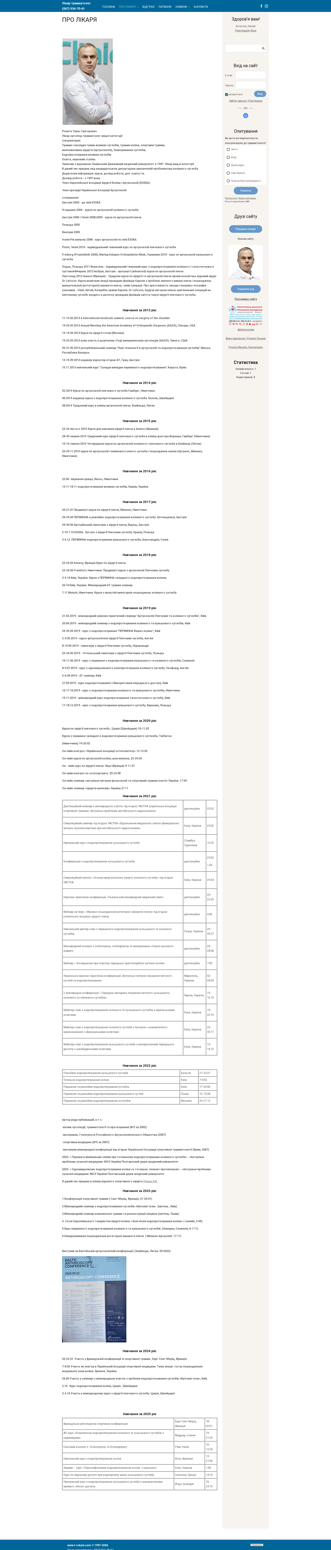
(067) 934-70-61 (73, 8)
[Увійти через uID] (245, 115)
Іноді (233, 157)
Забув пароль (238, 100)
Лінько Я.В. (150, 1181)
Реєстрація (242, 30)
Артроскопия (246, 329)
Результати (231, 198)
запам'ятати (235, 94)
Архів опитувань (247, 198)
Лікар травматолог (76, 3)
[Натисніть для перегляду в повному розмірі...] (88, 123)
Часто (234, 149)
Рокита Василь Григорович (245, 347)
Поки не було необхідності (246, 180)
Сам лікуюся (238, 173)
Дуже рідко (237, 165)
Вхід (253, 30)
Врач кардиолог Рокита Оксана (246, 338)
